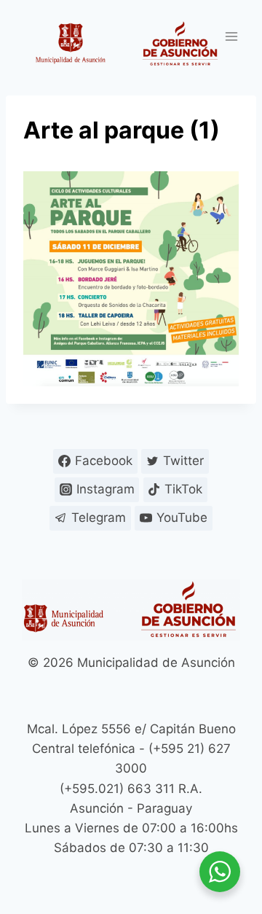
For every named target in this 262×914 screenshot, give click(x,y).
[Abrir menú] (231, 36)
